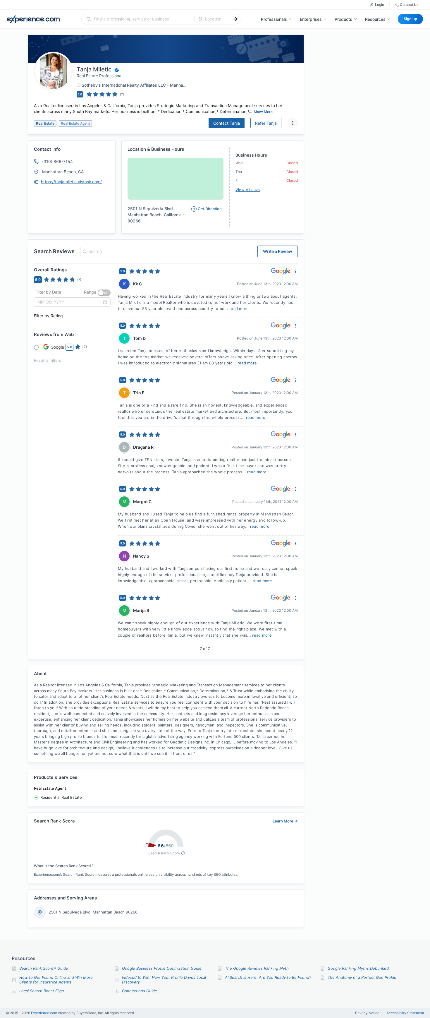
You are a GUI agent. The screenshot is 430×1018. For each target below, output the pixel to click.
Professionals (274, 19)
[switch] (104, 292)
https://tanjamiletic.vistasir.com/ (71, 181)
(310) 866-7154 (57, 161)
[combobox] (141, 19)
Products (343, 19)
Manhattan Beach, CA (63, 171)
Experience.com (44, 1013)
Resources (375, 19)
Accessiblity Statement (405, 1013)
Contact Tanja (226, 123)
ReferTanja (266, 123)
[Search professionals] (235, 19)
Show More (263, 111)
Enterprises (311, 19)
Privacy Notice (367, 1013)
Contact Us (409, 4)
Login (379, 4)
